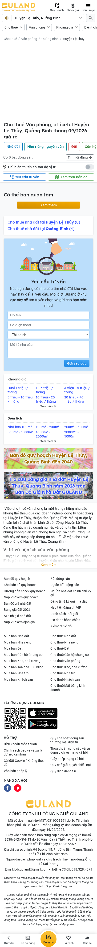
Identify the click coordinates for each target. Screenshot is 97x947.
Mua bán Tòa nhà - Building (23, 667)
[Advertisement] (48, 82)
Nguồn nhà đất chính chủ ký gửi (70, 593)
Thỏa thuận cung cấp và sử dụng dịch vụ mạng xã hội (70, 751)
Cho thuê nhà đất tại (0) (44, 222)
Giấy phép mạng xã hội (67, 759)
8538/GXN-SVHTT (17, 839)
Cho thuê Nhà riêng (64, 642)
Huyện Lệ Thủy (74, 39)
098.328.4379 (82, 869)
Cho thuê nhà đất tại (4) (41, 228)
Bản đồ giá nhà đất (17, 603)
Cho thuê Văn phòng (65, 661)
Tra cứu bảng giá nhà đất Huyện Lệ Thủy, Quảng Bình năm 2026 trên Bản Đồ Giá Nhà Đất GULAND (49, 485)
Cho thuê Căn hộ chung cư (69, 655)
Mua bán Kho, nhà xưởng (22, 661)
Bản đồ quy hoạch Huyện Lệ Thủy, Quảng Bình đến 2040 (48, 458)
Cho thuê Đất (59, 648)
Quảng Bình (50, 39)
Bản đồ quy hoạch (17, 579)
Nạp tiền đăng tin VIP (65, 607)
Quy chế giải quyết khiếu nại (70, 765)
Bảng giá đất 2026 (17, 609)
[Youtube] (17, 787)
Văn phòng (37, 27)
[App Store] (42, 713)
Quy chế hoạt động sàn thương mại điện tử (67, 740)
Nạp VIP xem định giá (19, 622)
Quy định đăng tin (63, 771)
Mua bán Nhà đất (16, 636)
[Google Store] (42, 724)
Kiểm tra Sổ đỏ (61, 626)
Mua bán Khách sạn (18, 679)
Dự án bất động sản (64, 585)
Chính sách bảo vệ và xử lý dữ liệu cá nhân (23, 752)
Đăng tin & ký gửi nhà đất (68, 601)
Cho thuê (11, 27)
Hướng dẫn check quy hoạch (24, 591)
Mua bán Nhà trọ (16, 673)
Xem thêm (48, 205)
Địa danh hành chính (65, 620)
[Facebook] (7, 787)
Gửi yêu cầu (77, 363)
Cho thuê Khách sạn (65, 679)
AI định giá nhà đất (17, 616)
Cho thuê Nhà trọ (62, 673)
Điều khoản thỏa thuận (20, 744)
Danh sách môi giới (64, 614)
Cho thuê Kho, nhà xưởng (68, 667)
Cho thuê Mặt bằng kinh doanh (67, 688)
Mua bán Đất (13, 648)
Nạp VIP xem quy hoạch (21, 597)
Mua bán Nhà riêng (18, 642)
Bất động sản (60, 579)
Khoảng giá (64, 27)
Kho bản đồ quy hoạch (20, 585)
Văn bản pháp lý (15, 771)
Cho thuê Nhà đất (63, 636)
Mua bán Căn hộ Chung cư (23, 655)
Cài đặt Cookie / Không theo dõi (24, 763)
